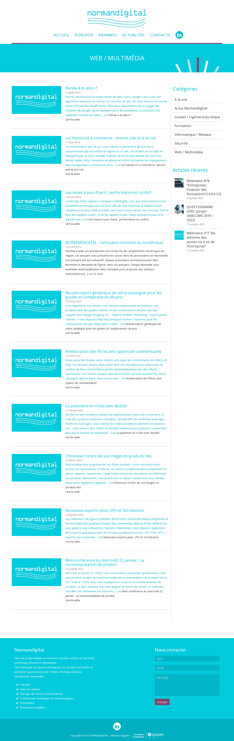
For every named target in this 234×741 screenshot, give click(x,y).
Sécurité (181, 143)
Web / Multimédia (189, 152)
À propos (84, 35)
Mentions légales (120, 735)
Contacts (160, 35)
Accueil (61, 35)
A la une (181, 99)
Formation (183, 126)
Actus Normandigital (191, 108)
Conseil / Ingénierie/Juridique (197, 117)
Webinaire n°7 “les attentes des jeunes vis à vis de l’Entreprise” (201, 241)
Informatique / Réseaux (193, 134)
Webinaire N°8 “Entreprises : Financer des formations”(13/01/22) (203, 189)
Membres (108, 35)
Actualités (133, 35)
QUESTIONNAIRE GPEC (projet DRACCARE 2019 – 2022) (200, 215)
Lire (105, 115)
